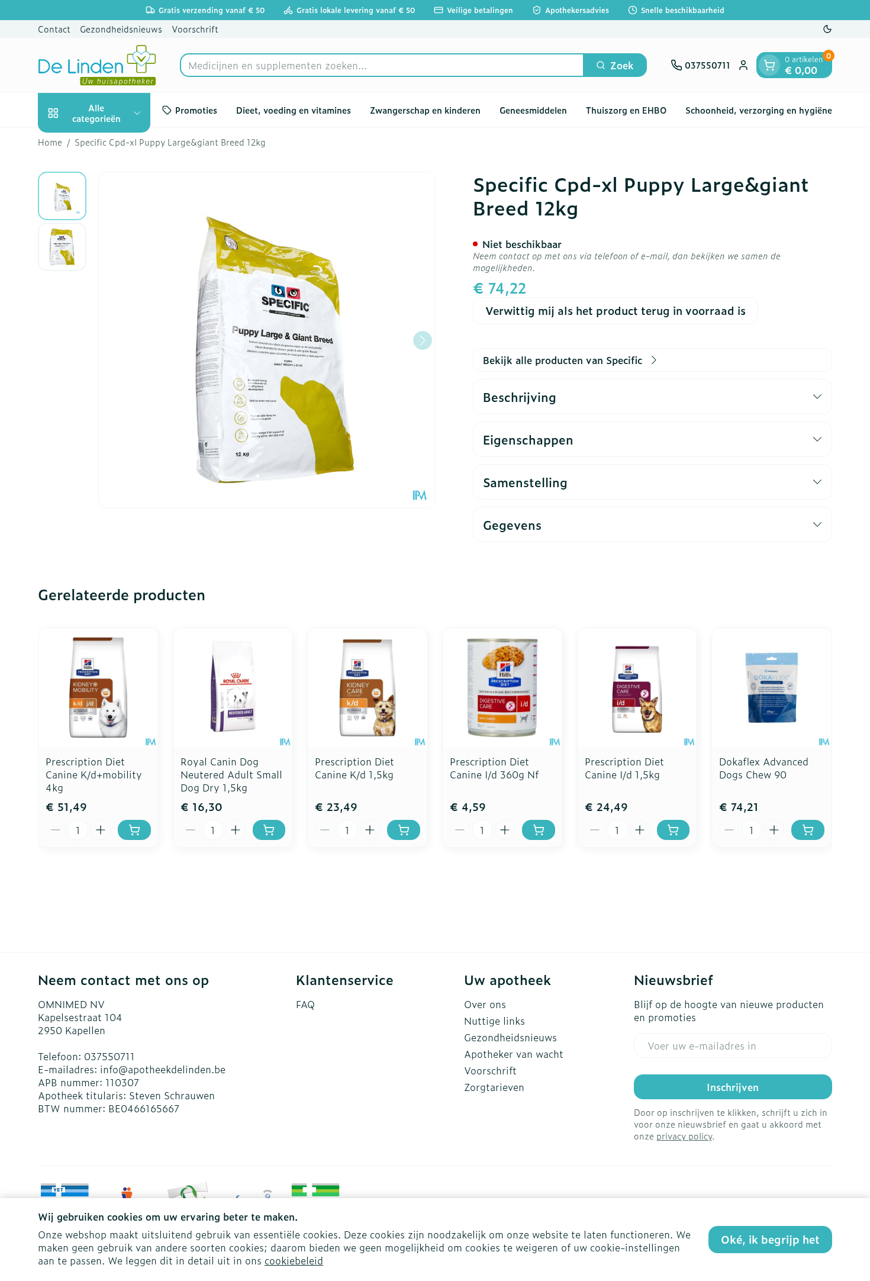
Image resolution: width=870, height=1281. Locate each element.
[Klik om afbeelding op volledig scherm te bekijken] (266, 340)
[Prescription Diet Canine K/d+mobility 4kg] (98, 688)
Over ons (485, 1003)
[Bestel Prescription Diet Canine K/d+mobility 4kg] (134, 830)
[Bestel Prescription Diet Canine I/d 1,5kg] (673, 830)
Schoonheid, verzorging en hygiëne (758, 110)
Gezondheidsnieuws (121, 28)
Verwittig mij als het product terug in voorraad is (615, 310)
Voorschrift (195, 28)
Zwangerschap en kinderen (425, 110)
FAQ (305, 1003)
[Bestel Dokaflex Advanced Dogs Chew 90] (807, 830)
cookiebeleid (294, 1260)
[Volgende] (422, 340)
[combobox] (382, 65)
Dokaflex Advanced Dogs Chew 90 (763, 767)
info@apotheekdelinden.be (162, 1069)
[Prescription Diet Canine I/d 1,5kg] (637, 688)
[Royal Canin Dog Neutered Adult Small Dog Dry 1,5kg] (233, 688)
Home (50, 142)
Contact (54, 28)
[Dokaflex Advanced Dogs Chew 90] (772, 688)
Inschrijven (733, 1087)
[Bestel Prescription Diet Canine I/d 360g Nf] (538, 830)
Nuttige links (494, 1020)
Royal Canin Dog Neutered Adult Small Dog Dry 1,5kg (231, 774)
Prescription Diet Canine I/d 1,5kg (624, 767)
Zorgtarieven (494, 1086)
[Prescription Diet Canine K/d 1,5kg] (367, 688)
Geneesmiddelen (533, 110)
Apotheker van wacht (513, 1053)
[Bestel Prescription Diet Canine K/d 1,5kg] (403, 830)
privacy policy (684, 1135)
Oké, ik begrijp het (770, 1239)
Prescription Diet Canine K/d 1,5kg (354, 767)
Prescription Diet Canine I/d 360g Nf (494, 767)
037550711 (109, 1056)
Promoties (196, 110)
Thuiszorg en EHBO (626, 110)
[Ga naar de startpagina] (97, 65)
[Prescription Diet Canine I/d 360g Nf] (502, 688)
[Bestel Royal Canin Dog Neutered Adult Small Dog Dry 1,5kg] (269, 830)
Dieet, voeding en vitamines (293, 110)
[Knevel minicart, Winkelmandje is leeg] (769, 65)
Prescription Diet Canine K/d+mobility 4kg (94, 774)
